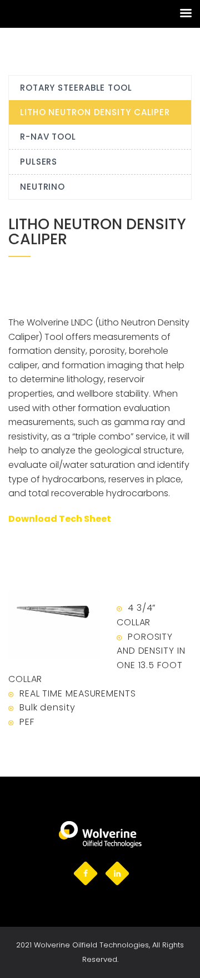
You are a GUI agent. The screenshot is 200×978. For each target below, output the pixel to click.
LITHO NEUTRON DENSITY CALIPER (95, 112)
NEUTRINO (42, 186)
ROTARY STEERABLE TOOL (76, 87)
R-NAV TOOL (48, 136)
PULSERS (38, 161)
